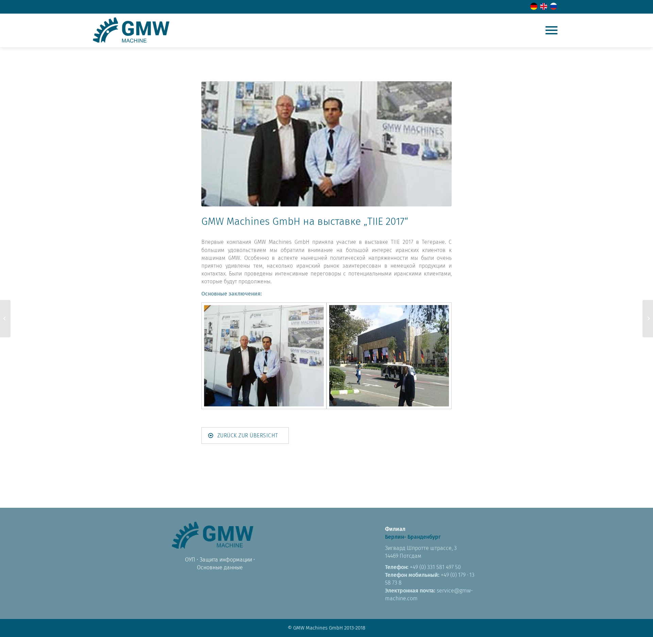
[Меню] (551, 30)
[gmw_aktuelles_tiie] (326, 143)
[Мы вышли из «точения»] (5, 318)
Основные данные (220, 567)
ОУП (190, 559)
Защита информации (226, 559)
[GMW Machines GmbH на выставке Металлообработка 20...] (647, 318)
